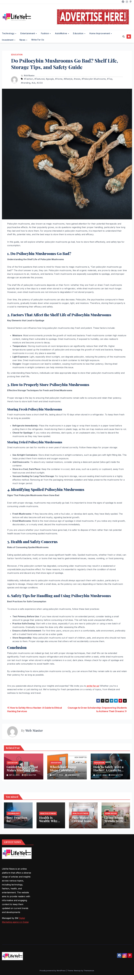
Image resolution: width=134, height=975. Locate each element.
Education (78, 33)
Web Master (29, 75)
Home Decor (110, 813)
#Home (58, 79)
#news (77, 79)
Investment (8, 39)
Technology (8, 33)
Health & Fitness (48, 813)
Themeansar (89, 970)
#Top (109, 79)
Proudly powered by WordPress (53, 970)
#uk (33, 82)
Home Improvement (100, 33)
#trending (25, 82)
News (22, 39)
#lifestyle (68, 79)
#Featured (39, 79)
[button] (123, 36)
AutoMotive (61, 33)
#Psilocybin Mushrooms (94, 79)
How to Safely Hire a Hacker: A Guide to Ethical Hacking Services (108, 772)
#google (50, 79)
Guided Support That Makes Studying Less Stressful (22, 770)
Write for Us (37, 39)
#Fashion (28, 79)
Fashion (45, 33)
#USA (40, 82)
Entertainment (28, 33)
